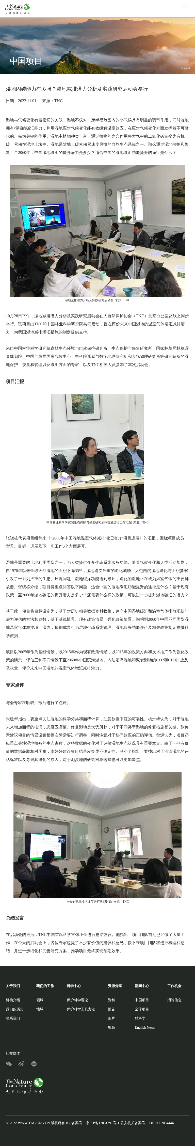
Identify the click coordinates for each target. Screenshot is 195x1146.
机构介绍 (13, 1000)
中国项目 (142, 1000)
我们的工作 (45, 986)
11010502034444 (161, 1123)
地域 (39, 1009)
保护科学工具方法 (81, 1009)
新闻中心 (142, 986)
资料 (111, 1000)
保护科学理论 (77, 1000)
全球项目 (142, 1009)
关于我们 (13, 986)
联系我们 (13, 1018)
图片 (111, 1018)
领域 (39, 1000)
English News (145, 1027)
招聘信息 (174, 1000)
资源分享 (115, 986)
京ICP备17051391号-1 (102, 1123)
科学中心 (74, 986)
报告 (111, 1009)
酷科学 (140, 1018)
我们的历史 (15, 1009)
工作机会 (174, 986)
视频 (111, 1027)
